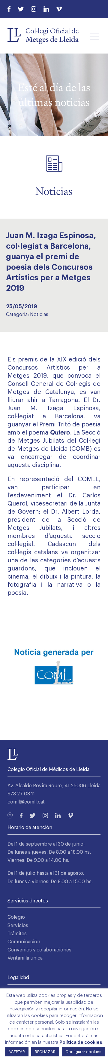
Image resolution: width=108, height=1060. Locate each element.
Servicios (18, 925)
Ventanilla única (25, 958)
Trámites (17, 933)
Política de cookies (80, 1042)
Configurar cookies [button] (83, 1052)
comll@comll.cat (26, 802)
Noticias (39, 314)
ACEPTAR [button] (16, 1052)
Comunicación (24, 941)
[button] (94, 36)
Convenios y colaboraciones (39, 950)
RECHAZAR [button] (45, 1052)
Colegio (16, 917)
